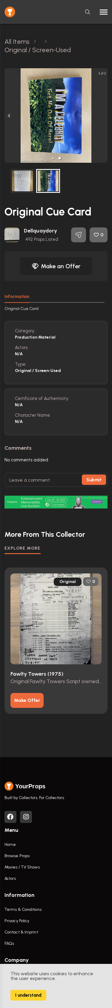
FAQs (9, 943)
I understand (28, 995)
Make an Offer (60, 266)
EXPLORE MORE (22, 548)
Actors (10, 878)
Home (10, 844)
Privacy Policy (16, 920)
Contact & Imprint (21, 932)
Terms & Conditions (23, 909)
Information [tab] (16, 296)
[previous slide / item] (8, 115)
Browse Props (17, 855)
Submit (94, 480)
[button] (52, 158)
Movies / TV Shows (22, 867)
